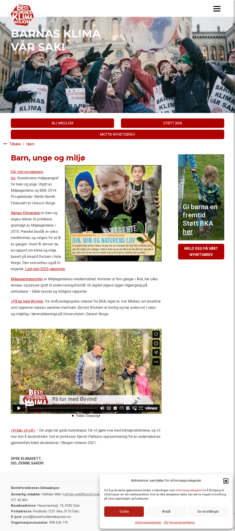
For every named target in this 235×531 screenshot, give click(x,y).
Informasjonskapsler (148, 522)
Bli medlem (62, 123)
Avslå (166, 511)
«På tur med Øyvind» (27, 301)
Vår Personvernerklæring (179, 522)
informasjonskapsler (189, 490)
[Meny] (217, 8)
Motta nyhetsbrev (117, 134)
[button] (226, 480)
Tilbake (15, 144)
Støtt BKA (172, 123)
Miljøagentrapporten (27, 279)
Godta (124, 511)
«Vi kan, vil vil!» (23, 430)
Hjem (30, 144)
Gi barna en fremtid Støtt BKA (200, 219)
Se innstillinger (208, 511)
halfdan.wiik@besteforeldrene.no (87, 494)
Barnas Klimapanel (25, 213)
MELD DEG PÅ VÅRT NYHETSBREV (201, 251)
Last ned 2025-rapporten (44, 269)
